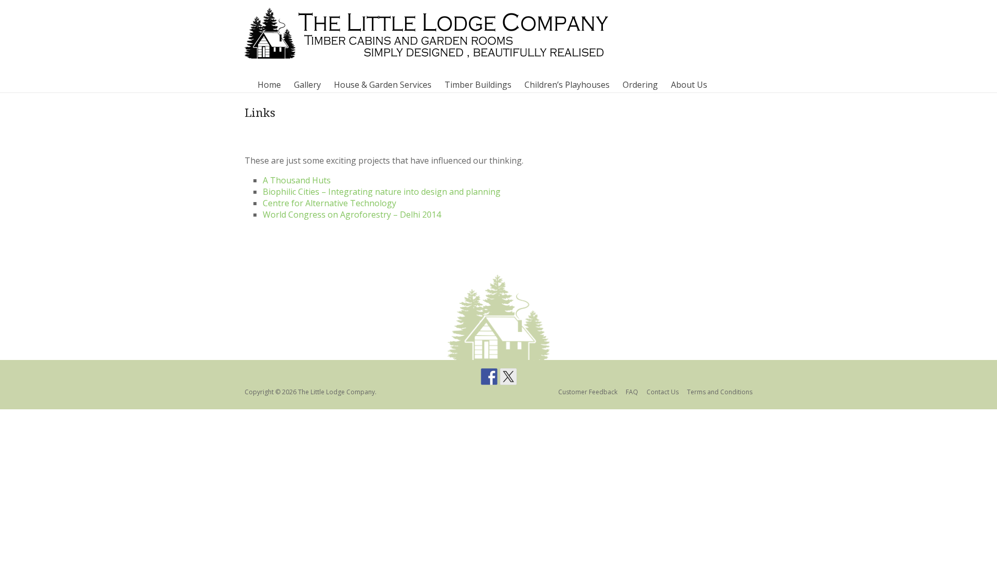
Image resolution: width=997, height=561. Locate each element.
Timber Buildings (477, 84)
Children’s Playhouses (567, 84)
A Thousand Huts (297, 180)
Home (269, 84)
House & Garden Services (383, 84)
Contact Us (662, 392)
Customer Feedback (587, 392)
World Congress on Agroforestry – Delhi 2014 (352, 214)
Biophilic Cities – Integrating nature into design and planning (382, 191)
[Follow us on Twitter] (508, 376)
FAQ (632, 392)
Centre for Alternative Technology (329, 203)
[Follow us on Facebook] (489, 376)
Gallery (307, 84)
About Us (689, 84)
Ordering (640, 84)
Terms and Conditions (719, 392)
